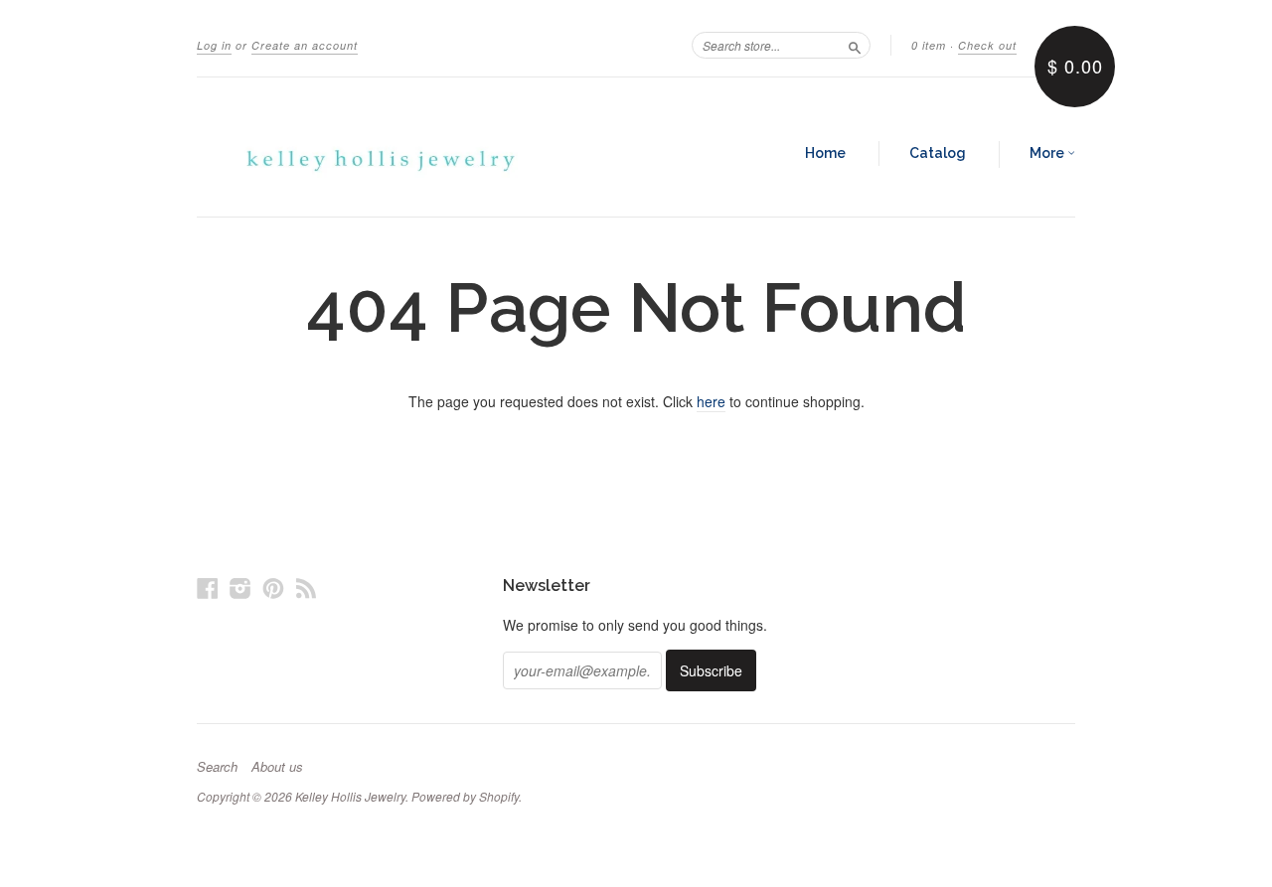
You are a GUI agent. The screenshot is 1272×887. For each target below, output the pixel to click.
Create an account (304, 45)
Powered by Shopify (465, 796)
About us (277, 767)
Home (825, 153)
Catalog (937, 153)
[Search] (855, 45)
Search (217, 767)
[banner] (379, 147)
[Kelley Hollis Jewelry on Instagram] (240, 587)
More (1048, 153)
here (711, 401)
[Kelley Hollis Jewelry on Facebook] (208, 587)
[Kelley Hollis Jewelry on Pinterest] (273, 587)
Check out (987, 45)
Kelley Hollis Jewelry (350, 796)
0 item (928, 45)
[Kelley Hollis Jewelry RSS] (306, 587)
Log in (214, 45)
